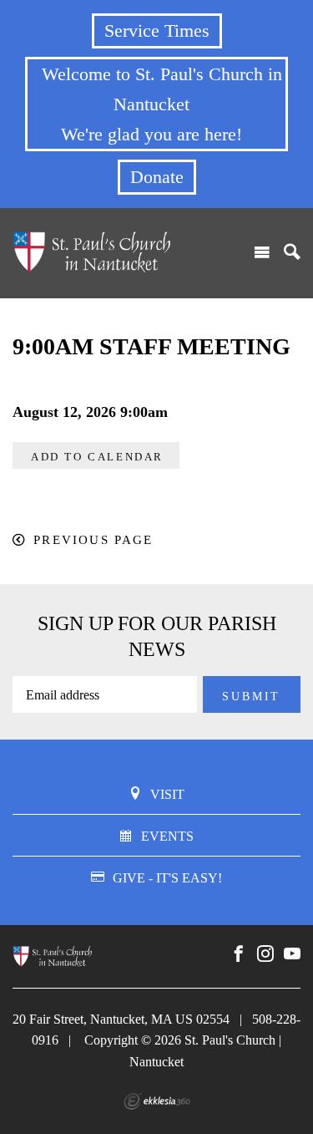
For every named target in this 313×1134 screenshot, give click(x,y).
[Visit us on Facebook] (238, 954)
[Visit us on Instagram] (265, 954)
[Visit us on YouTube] (292, 954)
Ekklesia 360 (157, 1101)
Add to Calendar (97, 456)
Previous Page (93, 540)
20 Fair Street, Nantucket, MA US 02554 (121, 1019)
